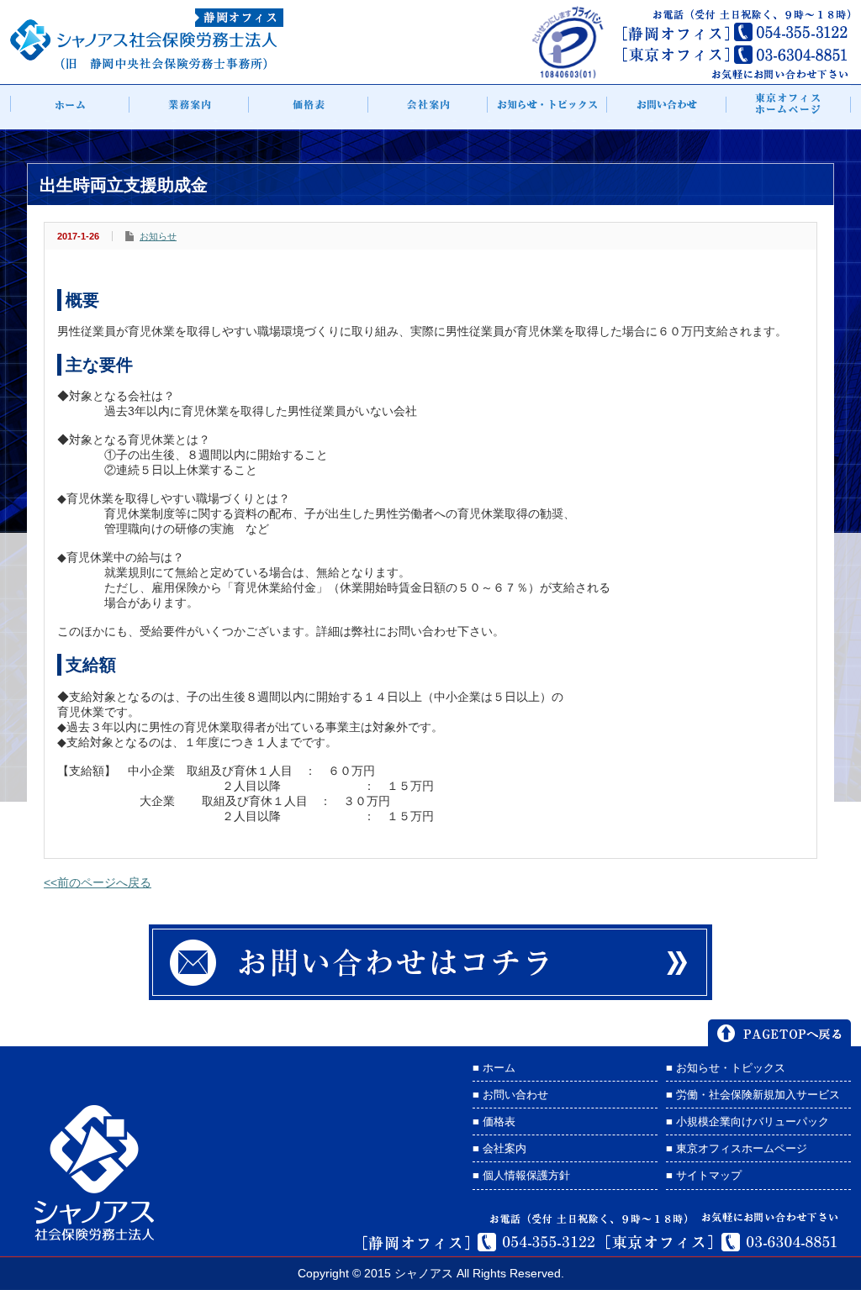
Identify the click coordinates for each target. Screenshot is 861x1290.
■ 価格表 (494, 1121)
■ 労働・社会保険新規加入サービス (753, 1094)
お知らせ (158, 236)
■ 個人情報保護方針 (521, 1175)
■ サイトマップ (704, 1175)
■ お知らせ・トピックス (725, 1067)
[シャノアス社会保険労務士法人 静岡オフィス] (146, 65)
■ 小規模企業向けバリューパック (747, 1121)
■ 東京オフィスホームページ (736, 1148)
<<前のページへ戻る (97, 882)
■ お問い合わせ (510, 1094)
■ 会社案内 (499, 1148)
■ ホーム (494, 1067)
